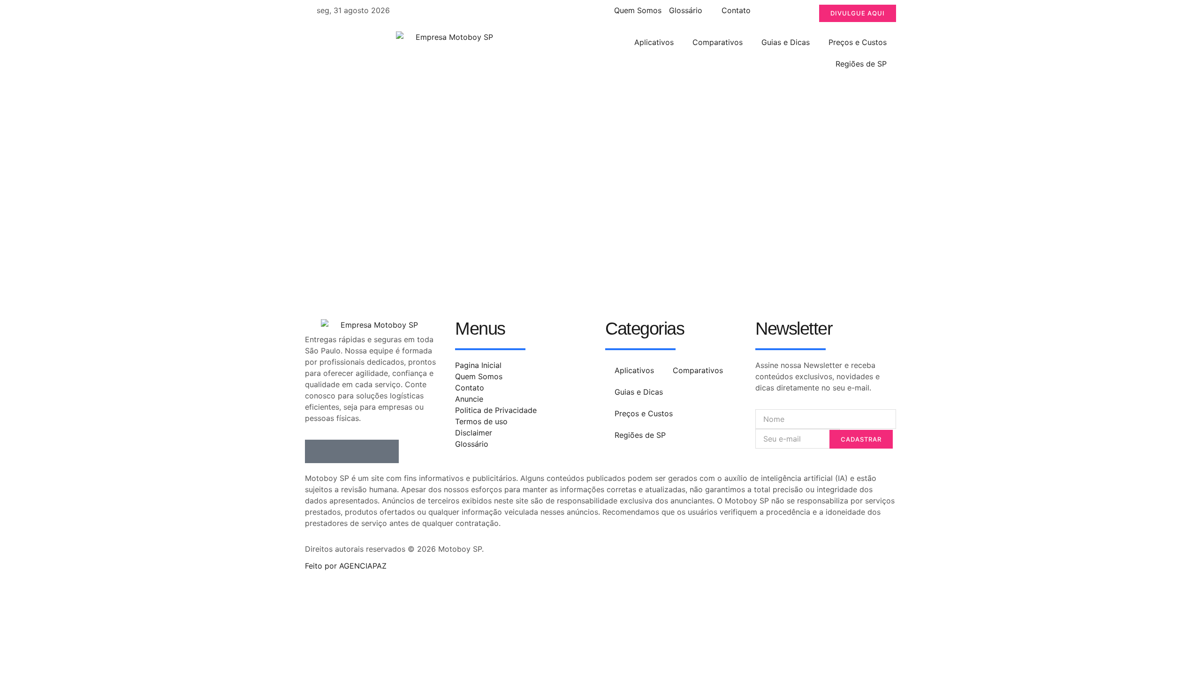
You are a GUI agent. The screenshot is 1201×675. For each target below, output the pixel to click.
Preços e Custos (858, 42)
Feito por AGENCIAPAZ (346, 565)
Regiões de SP (861, 63)
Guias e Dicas (785, 42)
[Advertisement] (600, 149)
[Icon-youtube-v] (387, 451)
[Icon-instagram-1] (363, 451)
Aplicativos (654, 42)
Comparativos (717, 42)
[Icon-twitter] (340, 451)
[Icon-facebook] (316, 451)
